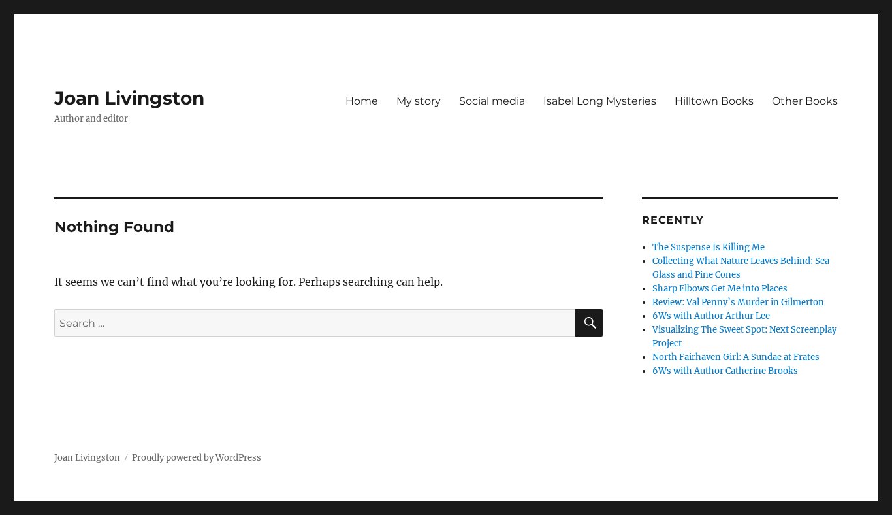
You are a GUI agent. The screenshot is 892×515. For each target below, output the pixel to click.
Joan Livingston (129, 98)
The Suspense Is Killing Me (708, 247)
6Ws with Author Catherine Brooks (725, 370)
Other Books (805, 101)
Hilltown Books (714, 101)
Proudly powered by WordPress (196, 457)
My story (418, 101)
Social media (492, 101)
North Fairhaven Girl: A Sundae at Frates (736, 357)
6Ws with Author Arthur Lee (711, 316)
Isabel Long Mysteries (599, 101)
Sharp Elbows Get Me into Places (720, 288)
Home (361, 101)
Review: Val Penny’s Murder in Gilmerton (738, 302)
